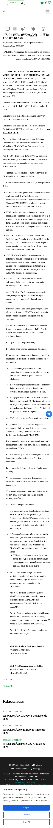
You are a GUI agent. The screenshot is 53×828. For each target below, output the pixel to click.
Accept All (26, 807)
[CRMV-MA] (11, 11)
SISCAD (7, 33)
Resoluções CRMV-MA (12, 712)
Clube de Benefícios (33, 34)
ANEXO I (7, 679)
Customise (26, 815)
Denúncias (23, 33)
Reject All (26, 822)
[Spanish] (34, 3)
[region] (26, 806)
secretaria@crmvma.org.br (26, 782)
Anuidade (15, 33)
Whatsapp (44, 33)
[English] (31, 3)
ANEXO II (8, 686)
